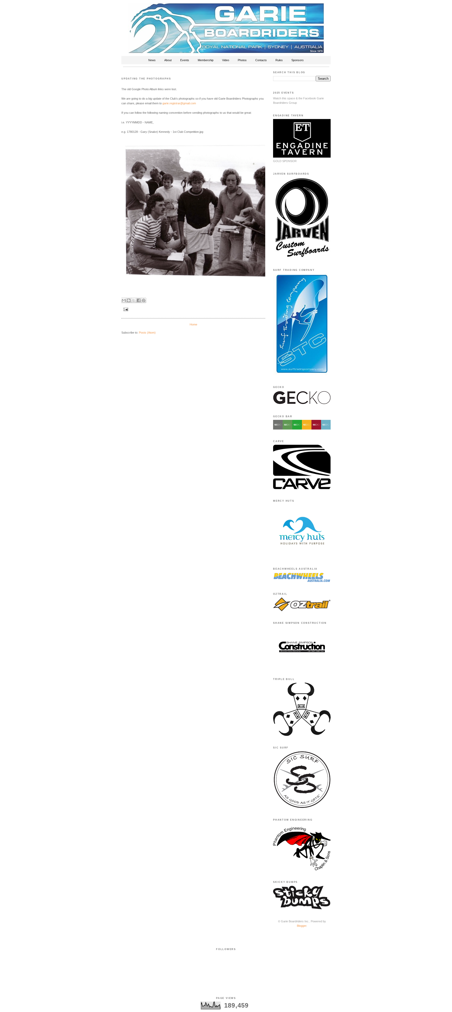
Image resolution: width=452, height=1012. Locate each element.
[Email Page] (125, 309)
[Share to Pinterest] (143, 300)
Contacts (261, 60)
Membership (205, 60)
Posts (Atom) (147, 332)
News (152, 60)
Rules (279, 60)
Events (184, 60)
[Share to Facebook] (138, 300)
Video (225, 60)
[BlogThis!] (128, 300)
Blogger (301, 925)
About (168, 60)
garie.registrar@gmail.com (179, 103)
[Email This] (123, 300)
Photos (242, 60)
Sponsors (297, 60)
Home (193, 324)
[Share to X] (133, 300)
